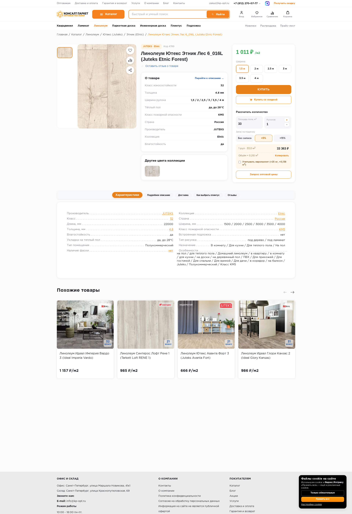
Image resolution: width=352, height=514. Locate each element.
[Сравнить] (130, 60)
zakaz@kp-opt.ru (219, 3)
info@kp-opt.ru (76, 501)
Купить (264, 89)
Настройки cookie (311, 505)
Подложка (194, 26)
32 (171, 219)
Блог (166, 3)
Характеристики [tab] (127, 194)
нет (170, 251)
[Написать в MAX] (267, 3)
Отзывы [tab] (232, 195)
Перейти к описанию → (209, 78)
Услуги (135, 3)
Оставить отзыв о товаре (161, 66)
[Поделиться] (130, 70)
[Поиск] (218, 14)
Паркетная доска (123, 26)
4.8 (171, 229)
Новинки (250, 26)
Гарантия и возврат (114, 3)
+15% (282, 138)
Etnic (281, 213)
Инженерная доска (153, 26)
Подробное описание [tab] (158, 195)
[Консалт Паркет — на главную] (72, 14)
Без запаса (245, 138)
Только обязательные (323, 493)
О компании (151, 3)
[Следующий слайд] (292, 292)
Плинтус (176, 26)
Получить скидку (284, 3)
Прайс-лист (287, 26)
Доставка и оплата (86, 3)
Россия (280, 219)
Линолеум (100, 26)
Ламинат (83, 26)
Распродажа (268, 26)
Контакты (179, 3)
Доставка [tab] (183, 195)
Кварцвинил (65, 26)
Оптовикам (63, 3)
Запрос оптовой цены (264, 175)
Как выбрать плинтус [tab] (208, 195)
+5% (263, 138)
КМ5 (282, 229)
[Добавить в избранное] (130, 50)
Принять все (322, 499)
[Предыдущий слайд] (285, 292)
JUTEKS (167, 213)
